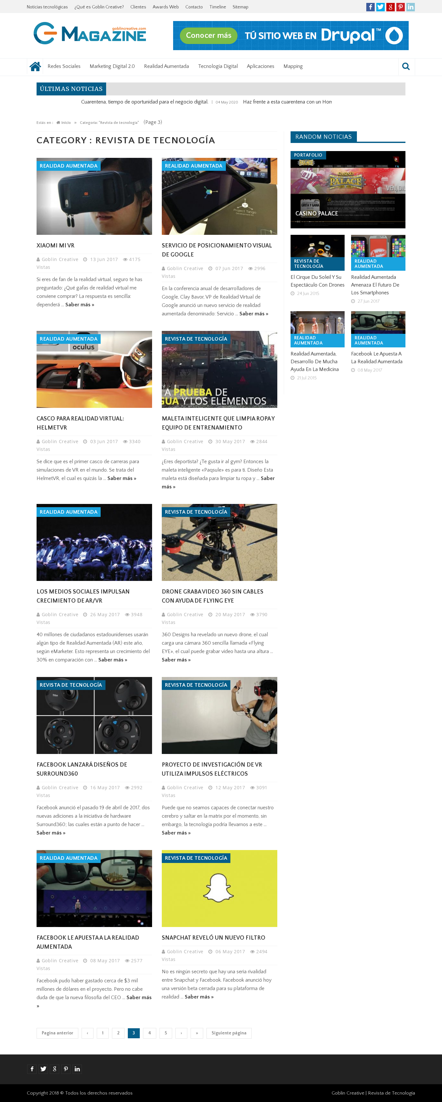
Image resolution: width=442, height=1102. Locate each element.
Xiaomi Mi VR (55, 246)
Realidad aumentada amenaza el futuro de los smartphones (375, 285)
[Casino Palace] (348, 189)
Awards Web (166, 7)
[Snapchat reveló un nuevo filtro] (219, 888)
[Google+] (390, 7)
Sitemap (241, 7)
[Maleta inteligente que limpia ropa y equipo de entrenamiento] (219, 369)
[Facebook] (370, 7)
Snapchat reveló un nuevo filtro (213, 938)
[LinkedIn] (410, 7)
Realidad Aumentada (166, 66)
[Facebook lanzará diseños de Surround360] (94, 715)
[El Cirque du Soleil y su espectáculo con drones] (318, 253)
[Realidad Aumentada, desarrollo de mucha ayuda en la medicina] (318, 329)
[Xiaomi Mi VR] (94, 196)
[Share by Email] (114, 219)
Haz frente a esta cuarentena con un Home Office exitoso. (273, 102)
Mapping (293, 66)
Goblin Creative (61, 259)
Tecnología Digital (218, 66)
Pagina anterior (57, 1033)
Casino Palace (316, 214)
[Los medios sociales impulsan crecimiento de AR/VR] (94, 542)
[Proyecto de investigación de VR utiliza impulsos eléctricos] (219, 715)
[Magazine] (90, 34)
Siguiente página (229, 1033)
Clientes (138, 7)
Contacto (194, 7)
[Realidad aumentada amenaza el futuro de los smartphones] (378, 253)
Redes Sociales (64, 66)
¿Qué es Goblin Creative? (99, 7)
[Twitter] (380, 7)
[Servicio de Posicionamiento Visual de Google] (219, 196)
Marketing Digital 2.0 (112, 66)
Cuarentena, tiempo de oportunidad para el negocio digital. (112, 102)
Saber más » (79, 305)
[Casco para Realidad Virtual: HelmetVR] (94, 369)
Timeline (217, 7)
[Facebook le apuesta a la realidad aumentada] (94, 888)
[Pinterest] (400, 7)
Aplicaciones (260, 66)
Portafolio (308, 155)
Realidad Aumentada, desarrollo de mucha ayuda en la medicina (315, 361)
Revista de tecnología (196, 339)
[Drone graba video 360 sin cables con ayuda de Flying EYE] (219, 542)
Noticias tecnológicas (47, 7)
